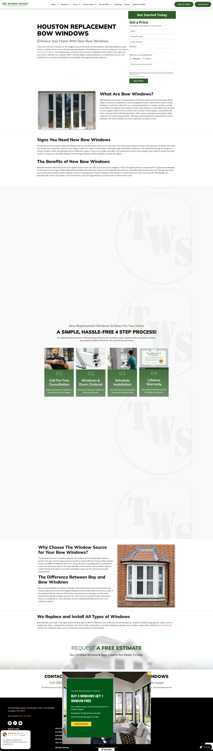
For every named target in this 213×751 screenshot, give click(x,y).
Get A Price (139, 81)
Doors (75, 4)
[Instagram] (15, 723)
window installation (47, 52)
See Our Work (104, 4)
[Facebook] (10, 723)
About (53, 4)
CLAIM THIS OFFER (81, 724)
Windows (64, 4)
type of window (162, 625)
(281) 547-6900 (25, 716)
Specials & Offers (139, 4)
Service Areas (88, 4)
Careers (127, 4)
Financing (117, 4)
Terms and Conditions (140, 76)
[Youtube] (20, 723)
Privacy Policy (132, 76)
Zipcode (133, 46)
